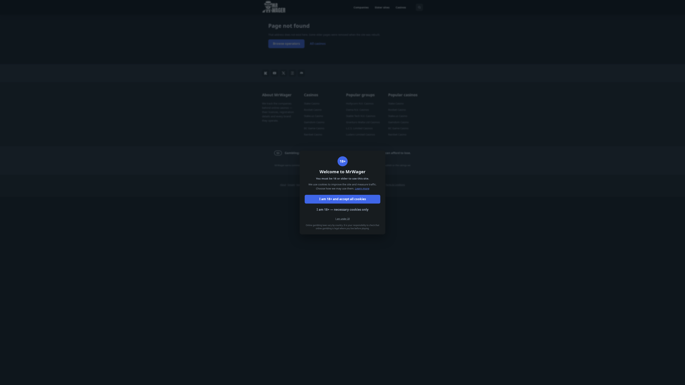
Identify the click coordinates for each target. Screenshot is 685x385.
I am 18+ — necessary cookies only (343, 209)
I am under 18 (342, 218)
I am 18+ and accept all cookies (342, 199)
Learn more (362, 188)
